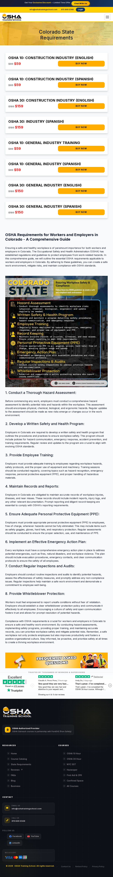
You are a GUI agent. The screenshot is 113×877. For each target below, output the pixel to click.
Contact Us (66, 866)
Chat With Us (80, 3)
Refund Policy (81, 866)
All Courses (72, 786)
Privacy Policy (98, 866)
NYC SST (71, 764)
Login (80, 9)
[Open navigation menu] (107, 17)
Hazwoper (72, 770)
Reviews (17, 770)
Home (14, 753)
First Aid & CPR (74, 775)
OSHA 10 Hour (74, 753)
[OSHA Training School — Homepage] (17, 712)
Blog (13, 780)
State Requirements (21, 764)
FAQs (13, 775)
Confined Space (75, 780)
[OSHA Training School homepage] (11, 17)
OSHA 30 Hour (74, 759)
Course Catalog (19, 759)
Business (15, 786)
